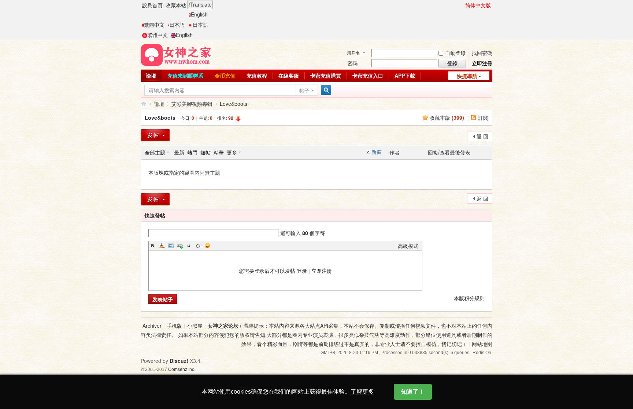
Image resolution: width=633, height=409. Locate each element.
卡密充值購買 (325, 75)
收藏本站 (176, 5)
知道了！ (413, 391)
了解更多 (362, 391)
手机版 (174, 325)
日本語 (177, 24)
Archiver (152, 325)
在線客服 (288, 75)
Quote (189, 245)
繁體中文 (154, 24)
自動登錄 (455, 52)
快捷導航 (467, 75)
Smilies (207, 245)
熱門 (192, 152)
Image (170, 245)
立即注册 (321, 270)
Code (198, 245)
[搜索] (325, 90)
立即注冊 (482, 63)
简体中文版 (478, 5)
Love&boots (233, 103)
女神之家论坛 (223, 325)
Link (180, 245)
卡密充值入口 (367, 75)
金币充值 (225, 75)
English (199, 14)
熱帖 (205, 152)
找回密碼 (482, 52)
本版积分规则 (469, 298)
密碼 (352, 63)
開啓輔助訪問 (462, 5)
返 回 (482, 136)
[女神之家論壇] (176, 54)
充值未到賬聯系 (185, 75)
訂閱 (483, 117)
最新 (179, 152)
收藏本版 (447, 117)
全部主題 (155, 152)
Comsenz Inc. (181, 369)
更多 (232, 152)
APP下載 (405, 75)
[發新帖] (155, 135)
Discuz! (179, 360)
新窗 (376, 152)
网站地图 (482, 343)
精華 (219, 152)
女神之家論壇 (144, 103)
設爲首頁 (152, 5)
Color (161, 245)
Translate (201, 4)
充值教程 (257, 75)
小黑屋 (195, 325)
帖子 (304, 90)
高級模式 (408, 245)
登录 (302, 270)
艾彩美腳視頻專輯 (191, 103)
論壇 (151, 75)
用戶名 (353, 52)
